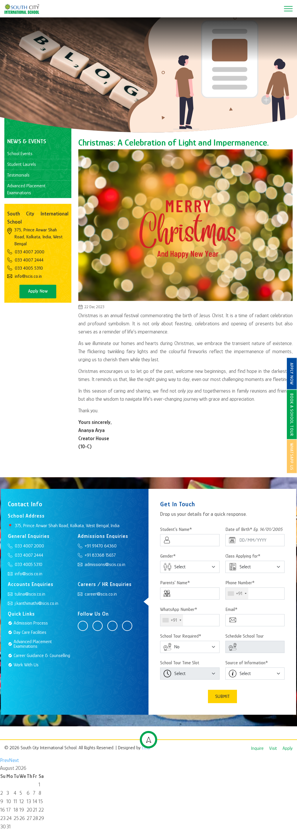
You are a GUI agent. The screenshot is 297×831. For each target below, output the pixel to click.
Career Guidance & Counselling (42, 655)
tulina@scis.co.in (30, 594)
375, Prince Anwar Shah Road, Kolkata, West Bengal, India (67, 525)
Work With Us (26, 665)
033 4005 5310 (29, 268)
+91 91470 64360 (101, 546)
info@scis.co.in (28, 276)
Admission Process (31, 623)
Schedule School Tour (244, 636)
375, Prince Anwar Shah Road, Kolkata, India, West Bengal (38, 236)
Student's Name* (176, 529)
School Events (19, 153)
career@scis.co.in (101, 594)
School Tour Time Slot (179, 662)
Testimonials (18, 175)
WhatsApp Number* (178, 609)
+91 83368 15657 (100, 555)
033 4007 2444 (29, 260)
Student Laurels (21, 164)
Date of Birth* (254, 529)
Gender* (168, 556)
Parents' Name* (175, 582)
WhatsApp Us (291, 456)
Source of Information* (246, 662)
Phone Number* (240, 582)
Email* (231, 609)
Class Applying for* (242, 556)
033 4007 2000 (29, 252)
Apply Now (291, 374)
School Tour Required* (180, 636)
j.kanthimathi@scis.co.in (36, 603)
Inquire (257, 748)
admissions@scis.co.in (105, 564)
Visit (273, 748)
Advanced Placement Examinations (26, 189)
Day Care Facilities (30, 632)
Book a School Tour (291, 414)
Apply (287, 748)
